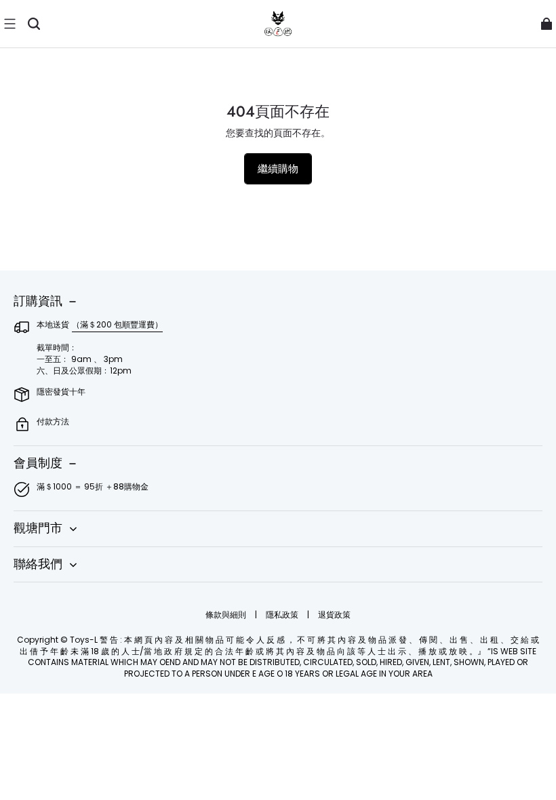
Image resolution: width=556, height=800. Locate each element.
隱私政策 (283, 614)
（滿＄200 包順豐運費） (117, 324)
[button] (9, 23)
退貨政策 (334, 614)
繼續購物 (278, 168)
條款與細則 (226, 614)
